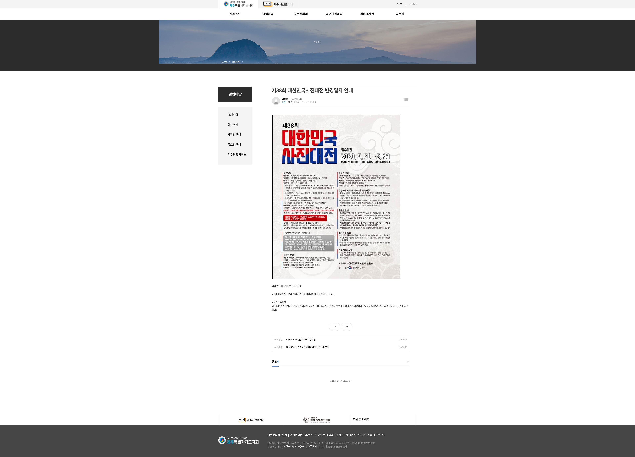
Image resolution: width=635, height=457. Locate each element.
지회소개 (234, 14)
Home (224, 62)
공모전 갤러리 (334, 14)
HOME (413, 4)
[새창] (278, 4)
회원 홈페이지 (385, 421)
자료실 (400, 14)
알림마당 (267, 14)
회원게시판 (367, 14)
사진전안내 (234, 135)
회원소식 (232, 125)
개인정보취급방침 (277, 435)
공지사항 (232, 115)
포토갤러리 (301, 14)
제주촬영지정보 (236, 154)
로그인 (399, 4)
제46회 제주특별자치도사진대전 (300, 339)
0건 (283, 102)
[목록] (406, 100)
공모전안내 (234, 145)
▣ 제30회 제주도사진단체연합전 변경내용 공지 (307, 347)
